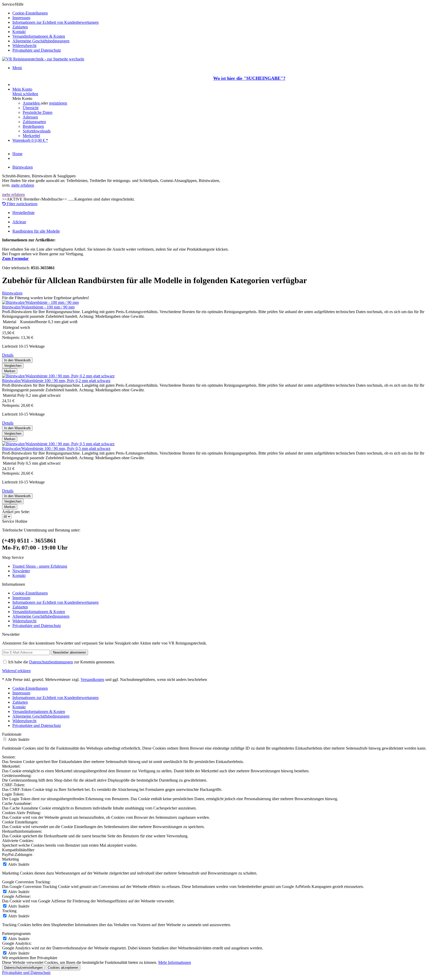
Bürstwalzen (12, 293)
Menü (17, 68)
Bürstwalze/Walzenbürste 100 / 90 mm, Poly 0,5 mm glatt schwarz (56, 448)
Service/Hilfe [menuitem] (50, 27)
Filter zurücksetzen (21, 204)
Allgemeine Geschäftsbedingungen (40, 41)
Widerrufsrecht (24, 45)
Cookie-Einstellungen (30, 13)
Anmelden (32, 103)
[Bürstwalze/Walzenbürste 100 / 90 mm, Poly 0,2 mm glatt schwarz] (58, 376)
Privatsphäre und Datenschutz (36, 50)
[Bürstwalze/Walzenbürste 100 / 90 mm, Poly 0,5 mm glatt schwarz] (58, 444)
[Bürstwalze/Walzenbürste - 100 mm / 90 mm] (40, 302)
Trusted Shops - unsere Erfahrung (39, 566)
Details (7, 355)
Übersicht (30, 108)
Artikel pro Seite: (16, 512)
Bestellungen (33, 126)
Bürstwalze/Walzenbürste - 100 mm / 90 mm (38, 307)
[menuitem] (228, 13)
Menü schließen (25, 94)
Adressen (30, 117)
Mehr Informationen (174, 962)
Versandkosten (92, 679)
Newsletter (21, 571)
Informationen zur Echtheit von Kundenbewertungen (55, 22)
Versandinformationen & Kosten (38, 36)
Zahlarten (20, 27)
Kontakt (19, 31)
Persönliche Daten (37, 112)
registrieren (58, 103)
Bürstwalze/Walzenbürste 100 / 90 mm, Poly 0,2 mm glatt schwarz (56, 380)
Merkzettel (31, 135)
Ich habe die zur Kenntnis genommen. (61, 662)
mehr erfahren (22, 185)
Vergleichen (12, 366)
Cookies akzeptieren (63, 968)
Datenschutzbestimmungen (51, 662)
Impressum (21, 17)
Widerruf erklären (16, 671)
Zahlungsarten (34, 122)
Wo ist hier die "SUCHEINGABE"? (249, 78)
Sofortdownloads (37, 131)
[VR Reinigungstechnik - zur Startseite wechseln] (43, 59)
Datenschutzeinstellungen (23, 968)
